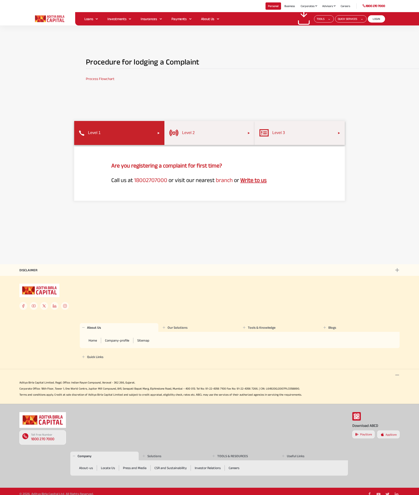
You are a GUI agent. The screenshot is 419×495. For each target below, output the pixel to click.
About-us (86, 468)
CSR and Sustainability (170, 468)
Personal (273, 6)
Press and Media (134, 468)
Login (376, 18)
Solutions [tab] (154, 456)
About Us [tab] (94, 327)
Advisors (327, 6)
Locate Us (108, 468)
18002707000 (150, 180)
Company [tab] (84, 456)
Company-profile (117, 340)
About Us (207, 19)
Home (93, 340)
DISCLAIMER (28, 270)
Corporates (307, 6)
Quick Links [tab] (95, 357)
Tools (320, 18)
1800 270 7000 (375, 6)
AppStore (391, 434)
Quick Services (347, 18)
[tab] (119, 133)
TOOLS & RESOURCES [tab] (232, 456)
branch (224, 180)
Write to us (253, 180)
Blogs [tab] (332, 327)
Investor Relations (208, 468)
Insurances (149, 19)
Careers (345, 6)
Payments (179, 19)
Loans (88, 19)
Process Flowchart (100, 79)
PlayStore (366, 434)
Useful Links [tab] (295, 456)
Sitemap (143, 340)
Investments (116, 19)
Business (289, 6)
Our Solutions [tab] (177, 327)
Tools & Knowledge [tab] (261, 327)
